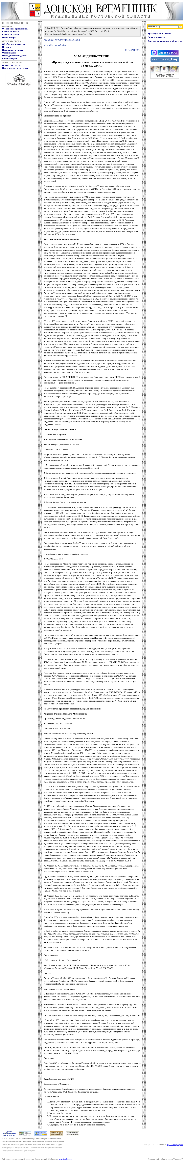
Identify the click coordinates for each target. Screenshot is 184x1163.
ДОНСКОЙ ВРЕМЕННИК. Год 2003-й (62, 40)
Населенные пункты (12, 50)
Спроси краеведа (156, 37)
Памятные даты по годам (15, 68)
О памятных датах (11, 65)
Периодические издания (14, 55)
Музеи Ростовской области (56, 45)
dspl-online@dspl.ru (175, 1145)
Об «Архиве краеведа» (13, 44)
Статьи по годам (10, 34)
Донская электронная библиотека (165, 41)
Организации (9, 53)
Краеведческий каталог (159, 33)
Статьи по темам (10, 31)
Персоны (6, 47)
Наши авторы (9, 37)
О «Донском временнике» (15, 29)
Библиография (9, 58)
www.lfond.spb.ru (65, 1159)
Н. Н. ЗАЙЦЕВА (133, 50)
